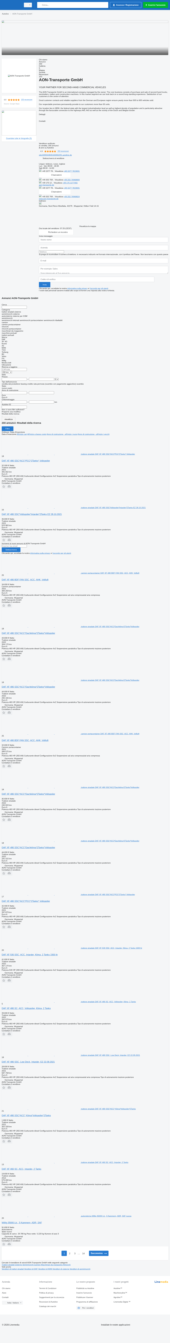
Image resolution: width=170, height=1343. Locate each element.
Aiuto (4, 1293)
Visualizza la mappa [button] (87, 226)
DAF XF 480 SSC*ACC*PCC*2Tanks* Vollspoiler (26, 460)
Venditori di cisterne (61, 1269)
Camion (37, 1265)
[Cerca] (39, 5)
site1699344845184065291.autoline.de (55, 155)
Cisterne (18, 1265)
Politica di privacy (46, 1293)
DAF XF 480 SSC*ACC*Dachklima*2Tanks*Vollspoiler (28, 633)
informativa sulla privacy (77, 288)
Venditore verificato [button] (47, 143)
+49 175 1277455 (70, 183)
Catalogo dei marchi (47, 1306)
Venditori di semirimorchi (80, 1269)
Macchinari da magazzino (52, 1265)
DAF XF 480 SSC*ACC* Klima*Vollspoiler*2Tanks (26, 1115)
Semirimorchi (28, 1265)
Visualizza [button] (59, 171)
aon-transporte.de (46, 185)
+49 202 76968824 (72, 197)
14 (83, 1253)
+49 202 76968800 (72, 180)
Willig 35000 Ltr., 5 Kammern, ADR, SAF (22, 1222)
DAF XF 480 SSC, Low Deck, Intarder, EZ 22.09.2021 (28, 1062)
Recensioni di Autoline (48, 1302)
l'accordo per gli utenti (99, 288)
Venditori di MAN (45, 1269)
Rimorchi (67, 1265)
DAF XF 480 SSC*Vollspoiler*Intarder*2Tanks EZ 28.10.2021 (32, 514)
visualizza (9, 419)
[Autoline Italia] (11, 5)
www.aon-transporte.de (48, 199)
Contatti (5, 1297)
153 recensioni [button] (26, 100)
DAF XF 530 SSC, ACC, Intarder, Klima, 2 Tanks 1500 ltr (30, 954)
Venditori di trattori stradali (13, 1269)
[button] (53, 158)
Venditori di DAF (31, 1269)
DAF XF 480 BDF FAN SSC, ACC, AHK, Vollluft (25, 579)
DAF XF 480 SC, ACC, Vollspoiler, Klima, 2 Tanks (26, 1008)
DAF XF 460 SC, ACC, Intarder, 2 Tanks (21, 1169)
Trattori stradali (8, 1265)
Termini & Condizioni (47, 1288)
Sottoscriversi (11, 550)
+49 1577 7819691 (72, 171)
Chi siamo (6, 1288)
